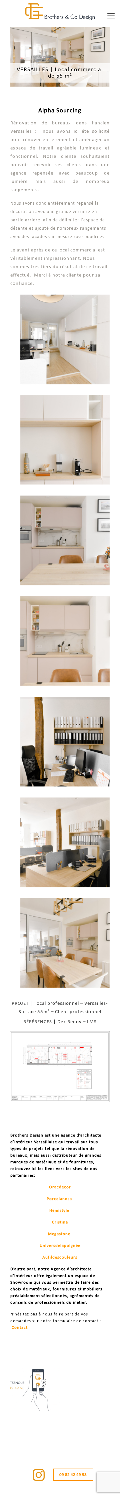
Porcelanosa (59, 1199)
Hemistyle (59, 1210)
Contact (20, 1327)
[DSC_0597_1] (65, 339)
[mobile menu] (111, 16)
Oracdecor (60, 1187)
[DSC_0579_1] (65, 540)
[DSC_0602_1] (65, 842)
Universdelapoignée (60, 1246)
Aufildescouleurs (59, 1257)
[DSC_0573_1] (65, 943)
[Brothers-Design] (60, 11)
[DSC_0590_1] (65, 440)
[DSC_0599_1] (65, 741)
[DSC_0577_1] (65, 641)
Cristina (60, 1222)
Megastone (59, 1234)
